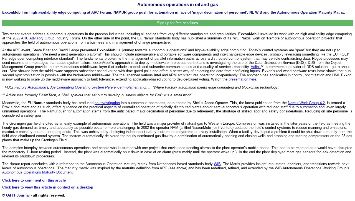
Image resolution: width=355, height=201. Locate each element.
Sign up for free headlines (177, 23)
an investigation (107, 103)
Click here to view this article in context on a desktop (47, 187)
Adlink (256, 67)
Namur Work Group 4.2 (306, 103)
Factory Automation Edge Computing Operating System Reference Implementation (80, 87)
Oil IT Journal (18, 195)
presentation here (242, 79)
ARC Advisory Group (37, 38)
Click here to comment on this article (34, 180)
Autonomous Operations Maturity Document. (38, 172)
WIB (217, 164)
